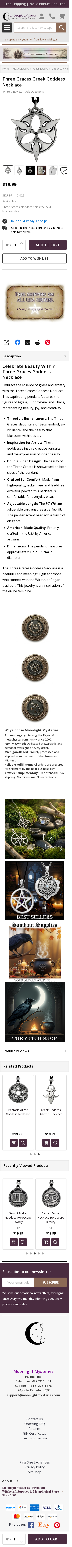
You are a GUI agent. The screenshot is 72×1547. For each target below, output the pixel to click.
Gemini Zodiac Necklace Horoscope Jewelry (18, 1217)
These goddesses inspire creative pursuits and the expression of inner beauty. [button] (34, 448)
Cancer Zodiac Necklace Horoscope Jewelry (50, 1217)
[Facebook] (17, 342)
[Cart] (62, 16)
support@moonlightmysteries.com (33, 1395)
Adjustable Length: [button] (22, 503)
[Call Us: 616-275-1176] (51, 16)
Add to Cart (48, 245)
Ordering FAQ (34, 1424)
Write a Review (12, 91)
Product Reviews (15, 1051)
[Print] (37, 342)
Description (11, 356)
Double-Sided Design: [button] (24, 461)
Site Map (34, 1472)
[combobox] (35, 27)
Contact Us (34, 1419)
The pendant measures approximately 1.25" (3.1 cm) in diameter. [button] (34, 552)
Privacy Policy (35, 1467)
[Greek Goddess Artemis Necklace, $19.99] (18, 1090)
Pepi (18, 1227)
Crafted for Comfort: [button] (24, 479)
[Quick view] (23, 1143)
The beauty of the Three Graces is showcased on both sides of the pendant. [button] (36, 467)
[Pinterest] (47, 342)
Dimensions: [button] (17, 546)
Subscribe (50, 1282)
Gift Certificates (34, 1433)
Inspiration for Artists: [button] (25, 442)
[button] (35, 829)
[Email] (27, 342)
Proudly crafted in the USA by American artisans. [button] (33, 533)
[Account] (41, 16)
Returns (35, 1428)
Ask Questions (34, 91)
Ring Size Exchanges (34, 1462)
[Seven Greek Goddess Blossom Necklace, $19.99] (51, 1090)
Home (5, 68)
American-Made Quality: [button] (26, 527)
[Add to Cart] (14, 1143)
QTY (8, 245)
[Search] (61, 27)
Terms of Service (34, 1438)
